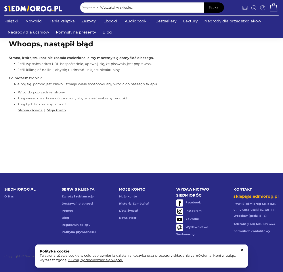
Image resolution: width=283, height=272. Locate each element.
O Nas (9, 196)
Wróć (22, 92)
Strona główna (30, 110)
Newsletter (127, 217)
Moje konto (56, 110)
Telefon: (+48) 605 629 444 (254, 224)
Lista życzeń (128, 210)
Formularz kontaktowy (251, 231)
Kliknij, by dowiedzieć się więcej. (95, 260)
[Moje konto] (262, 7)
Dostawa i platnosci (77, 203)
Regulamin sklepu (76, 225)
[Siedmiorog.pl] (33, 9)
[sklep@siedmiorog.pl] (245, 7)
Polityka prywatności (79, 232)
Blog (65, 217)
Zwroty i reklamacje (78, 196)
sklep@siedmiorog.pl (256, 196)
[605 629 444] (253, 7)
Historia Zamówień (134, 203)
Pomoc (67, 210)
